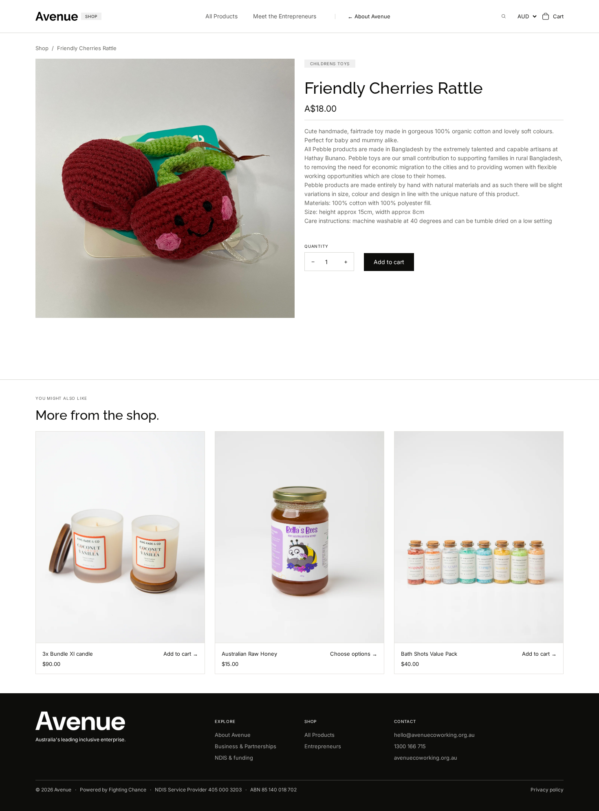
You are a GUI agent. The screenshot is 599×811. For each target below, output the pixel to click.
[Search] (504, 16)
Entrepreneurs (322, 746)
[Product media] (165, 188)
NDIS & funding (234, 757)
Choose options (350, 653)
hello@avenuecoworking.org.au (434, 735)
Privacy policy (547, 789)
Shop (41, 48)
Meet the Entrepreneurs (284, 16)
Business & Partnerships (245, 746)
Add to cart (177, 653)
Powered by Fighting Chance (113, 789)
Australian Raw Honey (249, 653)
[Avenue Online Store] (120, 721)
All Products (221, 16)
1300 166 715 (410, 746)
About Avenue (369, 16)
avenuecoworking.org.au (425, 757)
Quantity (316, 246)
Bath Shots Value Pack (429, 653)
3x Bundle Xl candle (67, 653)
